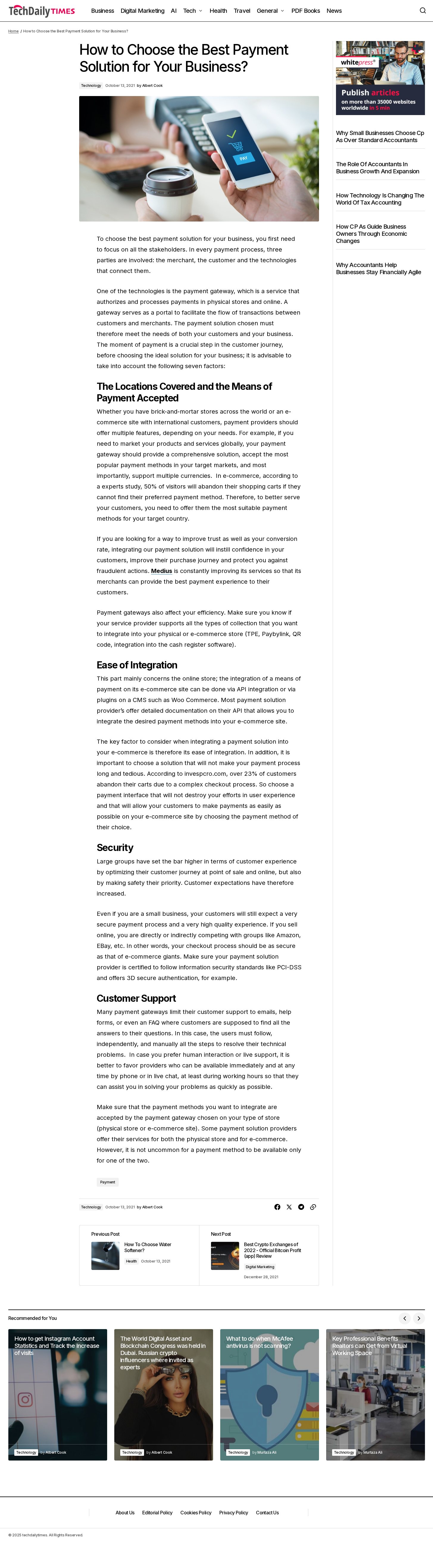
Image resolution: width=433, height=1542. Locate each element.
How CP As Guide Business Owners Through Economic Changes (371, 233)
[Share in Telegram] (301, 1207)
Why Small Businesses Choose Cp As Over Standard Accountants (380, 136)
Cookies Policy (195, 1513)
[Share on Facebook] (277, 1207)
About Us (125, 1513)
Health (131, 1261)
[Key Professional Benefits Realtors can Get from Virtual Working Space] (375, 1395)
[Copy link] (313, 1207)
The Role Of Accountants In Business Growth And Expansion (378, 168)
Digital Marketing (260, 1267)
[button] (423, 10)
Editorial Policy (157, 1513)
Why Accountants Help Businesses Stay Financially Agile (378, 268)
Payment (107, 1182)
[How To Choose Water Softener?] (139, 1255)
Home (13, 31)
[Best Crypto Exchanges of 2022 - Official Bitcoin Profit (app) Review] (259, 1255)
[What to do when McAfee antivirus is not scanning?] (269, 1395)
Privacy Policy (233, 1513)
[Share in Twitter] (289, 1207)
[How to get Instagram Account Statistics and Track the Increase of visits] (57, 1395)
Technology (91, 85)
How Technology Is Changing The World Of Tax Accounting (380, 199)
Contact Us (267, 1513)
